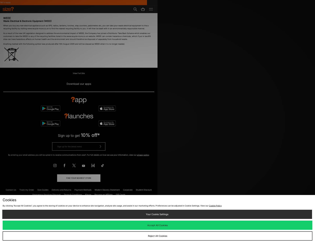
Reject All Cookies (157, 235)
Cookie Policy (215, 205)
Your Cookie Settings (157, 214)
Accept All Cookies (157, 225)
